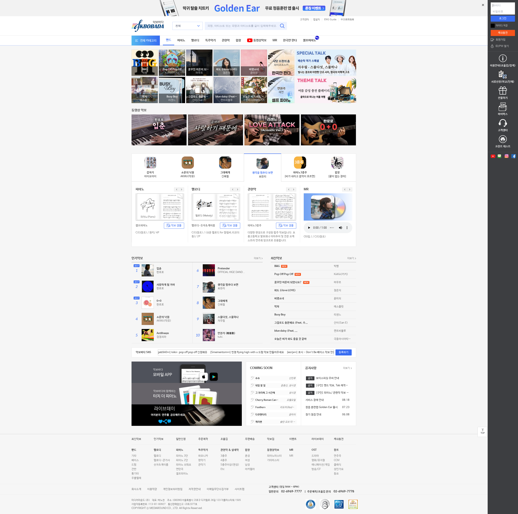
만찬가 (281, 88)
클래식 (337, 464)
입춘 (159, 268)
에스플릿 (145, 100)
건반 (134, 469)
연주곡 (337, 455)
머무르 (199, 72)
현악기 (202, 460)
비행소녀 (254, 69)
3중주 (224, 455)
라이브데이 (318, 439)
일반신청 (181, 439)
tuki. (220, 336)
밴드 (168, 40)
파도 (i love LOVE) (226, 69)
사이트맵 (239, 489)
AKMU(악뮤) (164, 320)
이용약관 (152, 489)
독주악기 (210, 40)
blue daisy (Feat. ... (226, 96)
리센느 (172, 100)
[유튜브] (493, 156)
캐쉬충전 (503, 32)
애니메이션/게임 (321, 464)
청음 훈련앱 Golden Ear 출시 (322, 407)
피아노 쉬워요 (183, 464)
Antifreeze (163, 333)
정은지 (226, 72)
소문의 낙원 (163, 317)
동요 (336, 473)
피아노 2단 (182, 460)
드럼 (134, 464)
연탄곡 (179, 469)
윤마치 (254, 72)
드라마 (315, 455)
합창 (238, 40)
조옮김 (224, 439)
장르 (336, 450)
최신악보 (136, 439)
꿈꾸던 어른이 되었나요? (199, 69)
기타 (134, 455)
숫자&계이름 (161, 464)
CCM (336, 460)
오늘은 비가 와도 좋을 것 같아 (254, 96)
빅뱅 (144, 72)
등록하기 (343, 352)
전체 (178, 25)
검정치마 (161, 336)
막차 (144, 96)
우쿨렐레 (136, 478)
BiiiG (144, 69)
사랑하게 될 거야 (166, 284)
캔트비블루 (227, 100)
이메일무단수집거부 (218, 489)
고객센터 (304, 19)
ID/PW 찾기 (502, 46)
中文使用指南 (347, 19)
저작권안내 (195, 489)
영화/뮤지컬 (318, 460)
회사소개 (136, 489)
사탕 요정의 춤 (281, 61)
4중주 (224, 460)
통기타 (135, 473)
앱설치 (316, 19)
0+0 (159, 300)
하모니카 (203, 455)
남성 (247, 464)
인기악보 (158, 439)
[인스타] (506, 156)
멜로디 (195, 40)
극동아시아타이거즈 (254, 100)
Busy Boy (172, 96)
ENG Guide (330, 19)
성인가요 (339, 469)
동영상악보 (259, 40)
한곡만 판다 (290, 40)
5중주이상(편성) (230, 464)
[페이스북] (513, 156)
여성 (247, 460)
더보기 (257, 258)
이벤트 (293, 439)
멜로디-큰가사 (162, 460)
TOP (483, 433)
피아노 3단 (182, 455)
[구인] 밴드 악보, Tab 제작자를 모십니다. (333, 385)
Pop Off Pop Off (172, 69)
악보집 (270, 439)
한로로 (160, 272)
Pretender (224, 268)
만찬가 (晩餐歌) (226, 333)
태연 (281, 92)
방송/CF (316, 469)
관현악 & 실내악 (230, 450)
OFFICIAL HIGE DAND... (231, 272)
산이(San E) (199, 100)
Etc (222, 469)
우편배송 (250, 439)
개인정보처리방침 (173, 489)
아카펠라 (250, 469)
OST (314, 450)
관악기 (202, 464)
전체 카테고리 (148, 40)
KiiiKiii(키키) (172, 72)
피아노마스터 (274, 455)
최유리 (221, 288)
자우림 (221, 320)
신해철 (221, 304)
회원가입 (500, 39)
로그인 (502, 18)
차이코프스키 (281, 65)
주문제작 (203, 439)
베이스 (135, 460)
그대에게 (222, 300)
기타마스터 (273, 460)
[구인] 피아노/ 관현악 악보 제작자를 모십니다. (333, 392)
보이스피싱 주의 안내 (327, 378)
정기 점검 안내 (313, 414)
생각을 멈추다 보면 (228, 284)
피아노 (181, 40)
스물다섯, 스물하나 (228, 317)
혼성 (247, 455)
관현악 (226, 40)
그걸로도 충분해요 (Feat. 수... (199, 96)
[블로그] (499, 156)
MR (275, 40)
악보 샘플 (176, 225)
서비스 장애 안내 (315, 400)
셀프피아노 (309, 40)
